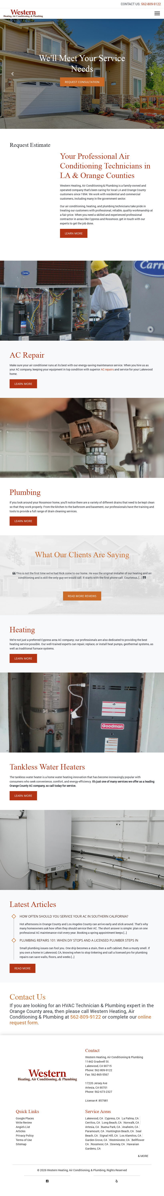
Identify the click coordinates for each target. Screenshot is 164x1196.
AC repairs (107, 369)
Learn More (74, 233)
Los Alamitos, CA (130, 1135)
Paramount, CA (94, 1131)
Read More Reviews (82, 596)
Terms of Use (24, 1140)
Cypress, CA (112, 1118)
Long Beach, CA (112, 1122)
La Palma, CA (130, 1118)
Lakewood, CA (94, 1118)
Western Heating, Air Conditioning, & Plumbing (76, 1170)
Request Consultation (82, 81)
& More (143, 1156)
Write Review (24, 1122)
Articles (20, 1131)
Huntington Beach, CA (120, 1131)
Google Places (25, 1118)
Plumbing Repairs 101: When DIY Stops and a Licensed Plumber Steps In (79, 940)
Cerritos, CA (92, 1122)
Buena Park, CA (110, 1127)
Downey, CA (117, 1144)
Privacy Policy (25, 1135)
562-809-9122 (151, 4)
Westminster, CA (119, 1140)
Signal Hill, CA (109, 1135)
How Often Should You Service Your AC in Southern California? (74, 916)
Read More (22, 968)
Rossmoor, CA (99, 1144)
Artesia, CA (92, 1127)
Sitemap (21, 1144)
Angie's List (23, 1127)
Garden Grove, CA (96, 1140)
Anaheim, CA (130, 1127)
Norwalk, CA (131, 1122)
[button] (12, 74)
